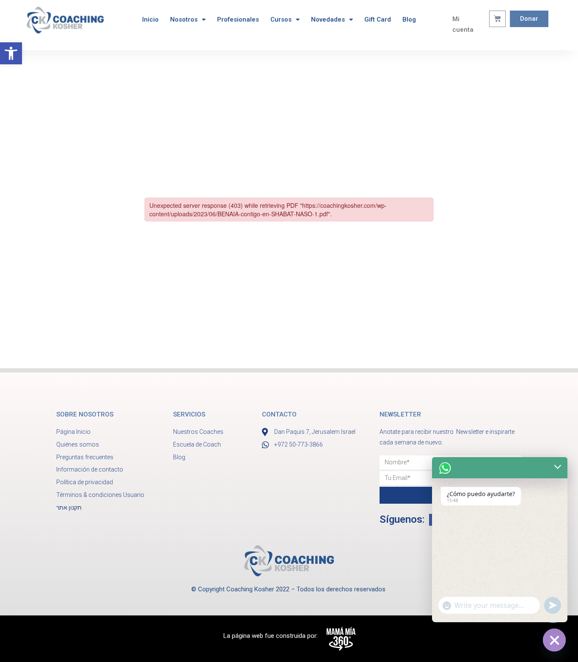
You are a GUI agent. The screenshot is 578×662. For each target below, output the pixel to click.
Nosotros (184, 19)
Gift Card (377, 19)
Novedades (328, 19)
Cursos (281, 19)
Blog (409, 19)
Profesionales (238, 19)
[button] (11, 53)
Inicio (150, 19)
